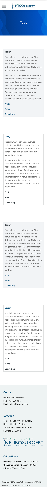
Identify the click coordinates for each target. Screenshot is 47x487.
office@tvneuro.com (19, 404)
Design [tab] (8, 51)
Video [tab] (7, 109)
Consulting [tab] (10, 114)
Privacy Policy (15, 485)
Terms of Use (25, 485)
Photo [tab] (7, 104)
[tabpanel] (23, 78)
